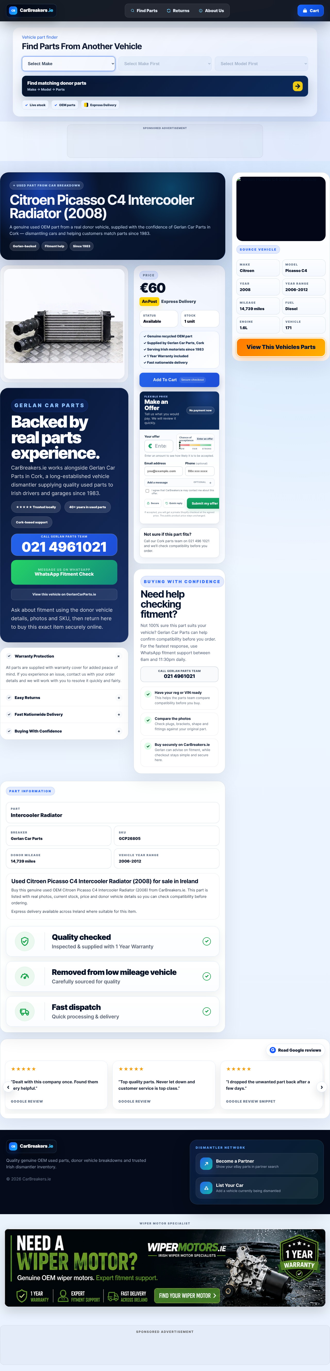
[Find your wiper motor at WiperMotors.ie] (165, 1267)
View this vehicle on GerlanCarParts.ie (64, 594)
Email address (155, 463)
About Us (214, 10)
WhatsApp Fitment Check (64, 574)
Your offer (152, 436)
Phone (196, 463)
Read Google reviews (296, 1050)
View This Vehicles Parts (281, 347)
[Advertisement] (165, 143)
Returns (181, 10)
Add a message (176, 482)
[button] (165, 86)
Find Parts (147, 10)
